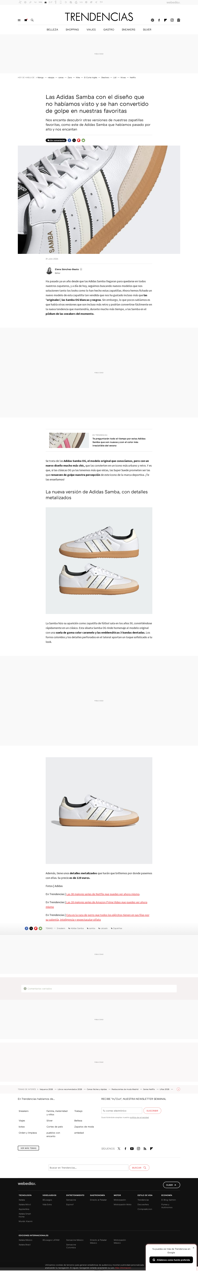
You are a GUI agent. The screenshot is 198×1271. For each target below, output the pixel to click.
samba (92, 928)
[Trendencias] (99, 16)
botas (22, 1126)
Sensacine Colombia (71, 1246)
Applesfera (24, 1209)
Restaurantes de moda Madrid (125, 1089)
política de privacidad (139, 1117)
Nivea (123, 77)
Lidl (114, 77)
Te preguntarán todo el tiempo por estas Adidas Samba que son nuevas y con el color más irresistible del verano (119, 442)
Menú (19, 20)
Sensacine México (74, 1240)
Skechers (105, 77)
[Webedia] (27, 1183)
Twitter (74, 140)
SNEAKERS (128, 29)
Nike (78, 77)
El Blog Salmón (168, 1200)
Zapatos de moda (84, 1126)
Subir (169, 1185)
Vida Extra (47, 1204)
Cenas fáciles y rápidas (97, 1089)
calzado (104, 928)
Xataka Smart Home (25, 1215)
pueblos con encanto (53, 1134)
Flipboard (165, 20)
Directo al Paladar (98, 1200)
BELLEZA (52, 29)
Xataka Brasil (25, 1244)
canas (60, 77)
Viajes (22, 1120)
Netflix (133, 77)
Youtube (132, 1148)
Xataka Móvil (25, 1204)
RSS (145, 1148)
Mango (41, 77)
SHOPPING (72, 29)
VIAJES (91, 29)
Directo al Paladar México (98, 1241)
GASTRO (108, 29)
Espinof (69, 1204)
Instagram (172, 20)
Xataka (22, 1200)
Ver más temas (28, 1148)
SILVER (147, 29)
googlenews (178, 20)
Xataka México (25, 1240)
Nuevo (25, 20)
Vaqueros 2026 (46, 1089)
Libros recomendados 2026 (70, 1089)
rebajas (51, 77)
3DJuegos (47, 1200)
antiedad (79, 1132)
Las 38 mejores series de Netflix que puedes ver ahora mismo (102, 894)
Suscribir (152, 1110)
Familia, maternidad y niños (57, 1112)
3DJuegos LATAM (50, 1240)
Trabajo (78, 1110)
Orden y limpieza (28, 1132)
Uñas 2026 (165, 1089)
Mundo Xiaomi (25, 1221)
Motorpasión (120, 1200)
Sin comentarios (57, 140)
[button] (68, 269)
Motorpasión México (120, 1241)
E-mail (83, 140)
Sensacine (71, 1200)
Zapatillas (117, 928)
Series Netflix (149, 1089)
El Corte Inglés (90, 77)
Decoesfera (143, 1204)
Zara (70, 77)
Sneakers (61, 928)
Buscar (32, 20)
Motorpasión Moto (122, 1204)
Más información (123, 1268)
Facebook (159, 20)
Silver (50, 1120)
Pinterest (152, 20)
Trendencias (143, 1200)
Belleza (78, 1120)
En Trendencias (99, 435)
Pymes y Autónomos (166, 1206)
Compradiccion (145, 1209)
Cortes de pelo (55, 1126)
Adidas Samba (77, 928)
